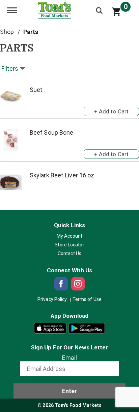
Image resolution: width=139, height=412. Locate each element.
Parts (30, 31)
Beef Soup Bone (51, 132)
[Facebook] (61, 283)
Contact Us (69, 253)
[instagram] (78, 283)
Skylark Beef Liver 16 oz (62, 175)
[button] (111, 110)
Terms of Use (87, 299)
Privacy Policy (52, 299)
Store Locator (69, 244)
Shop (7, 31)
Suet (36, 89)
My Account (69, 236)
